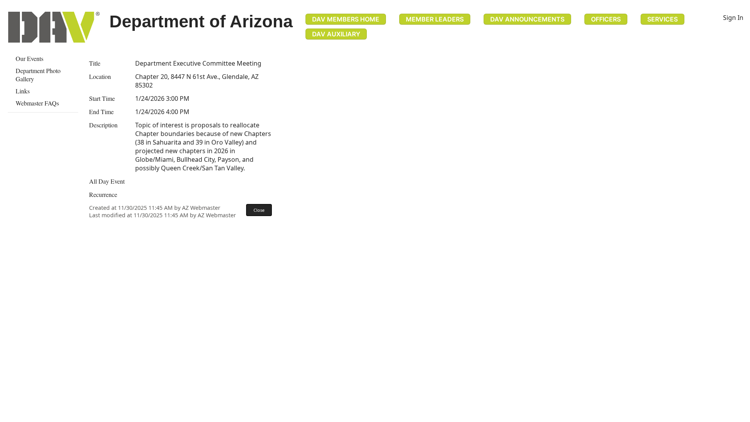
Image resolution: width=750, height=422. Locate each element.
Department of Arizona (201, 21)
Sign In (733, 17)
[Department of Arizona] (54, 27)
